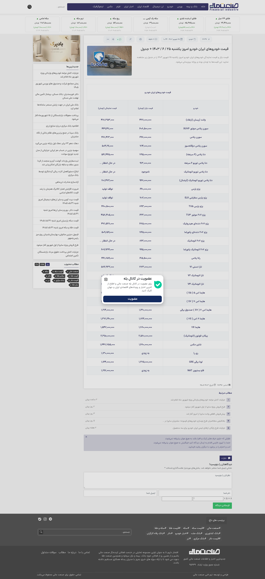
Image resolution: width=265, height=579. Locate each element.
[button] (106, 279)
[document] (132, 289)
